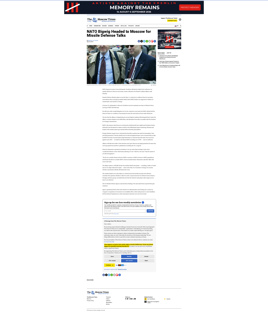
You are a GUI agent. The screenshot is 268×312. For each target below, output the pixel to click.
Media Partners (148, 297)
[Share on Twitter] (141, 41)
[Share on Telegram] (144, 41)
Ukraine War (97, 25)
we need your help (109, 241)
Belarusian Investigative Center (153, 302)
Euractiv (168, 299)
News (90, 25)
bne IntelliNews (151, 299)
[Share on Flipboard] (152, 41)
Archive (137, 25)
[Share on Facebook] (139, 41)
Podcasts (131, 25)
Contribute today (172, 20)
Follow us (127, 297)
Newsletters (109, 302)
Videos (108, 299)
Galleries (108, 300)
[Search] (180, 26)
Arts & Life (124, 25)
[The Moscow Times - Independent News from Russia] (101, 19)
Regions (104, 25)
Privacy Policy (116, 213)
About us (89, 299)
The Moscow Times (92, 297)
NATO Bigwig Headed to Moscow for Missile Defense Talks (119, 33)
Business (110, 25)
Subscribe (150, 210)
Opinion (117, 25)
